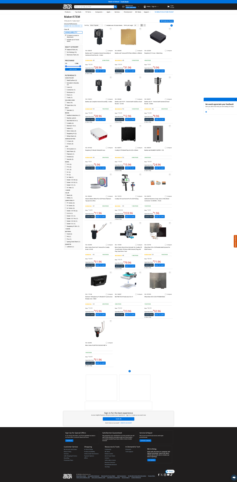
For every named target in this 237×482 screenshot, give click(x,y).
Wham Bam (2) (71, 136)
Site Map (107, 467)
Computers (98, 12)
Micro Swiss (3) (71, 131)
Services (117, 12)
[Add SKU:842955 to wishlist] (111, 321)
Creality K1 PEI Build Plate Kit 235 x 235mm (126, 150)
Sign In (118, 419)
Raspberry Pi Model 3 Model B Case (95, 150)
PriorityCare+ (128, 12)
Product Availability (89, 451)
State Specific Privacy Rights (108, 476)
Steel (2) (69, 234)
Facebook (158, 475)
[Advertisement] (101, 388)
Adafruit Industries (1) (73, 115)
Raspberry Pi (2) (71, 133)
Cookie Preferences (136, 477)
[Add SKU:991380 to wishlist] (111, 126)
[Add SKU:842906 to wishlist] (111, 223)
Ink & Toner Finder (110, 456)
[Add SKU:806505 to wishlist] (111, 29)
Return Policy (67, 451)
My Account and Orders (70, 449)
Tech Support (129, 451)
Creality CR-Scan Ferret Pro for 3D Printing (126, 199)
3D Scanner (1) (71, 149)
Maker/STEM (69, 26)
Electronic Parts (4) (73, 55)
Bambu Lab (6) (71, 118)
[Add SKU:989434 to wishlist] (111, 174)
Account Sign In (126, 477)
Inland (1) (70, 128)
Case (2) (69, 87)
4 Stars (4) (70, 144)
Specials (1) (70, 110)
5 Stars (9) (70, 141)
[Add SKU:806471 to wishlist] (170, 77)
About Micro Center (81, 476)
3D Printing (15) (72, 52)
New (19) (69, 102)
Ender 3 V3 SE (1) (72, 182)
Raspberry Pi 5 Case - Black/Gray (153, 53)
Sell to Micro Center (110, 460)
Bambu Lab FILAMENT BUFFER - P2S (154, 150)
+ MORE (67, 190)
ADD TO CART (100, 71)
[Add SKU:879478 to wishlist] (170, 272)
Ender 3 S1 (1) (71, 216)
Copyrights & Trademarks (113, 477)
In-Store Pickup (88, 449)
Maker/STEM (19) (72, 49)
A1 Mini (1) (70, 177)
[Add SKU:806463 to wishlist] (140, 77)
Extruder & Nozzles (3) (73, 83)
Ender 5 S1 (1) (71, 185)
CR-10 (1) (70, 213)
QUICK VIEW (90, 71)
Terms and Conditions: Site (83, 477)
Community (108, 449)
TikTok (171, 475)
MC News (138, 12)
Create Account (126, 423)
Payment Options (89, 456)
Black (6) (69, 195)
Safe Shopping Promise (70, 456)
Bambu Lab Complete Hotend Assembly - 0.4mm (98, 101)
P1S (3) (69, 167)
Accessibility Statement (93, 476)
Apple (108, 12)
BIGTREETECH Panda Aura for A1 (124, 297)
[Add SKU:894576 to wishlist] (170, 174)
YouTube (168, 475)
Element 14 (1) (71, 126)
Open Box (78, 26)
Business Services (110, 462)
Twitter (162, 475)
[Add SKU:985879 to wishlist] (170, 126)
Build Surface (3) (72, 80)
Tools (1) (69, 97)
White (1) (69, 198)
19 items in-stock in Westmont (73, 36)
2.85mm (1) (70, 247)
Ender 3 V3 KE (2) (72, 180)
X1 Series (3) (70, 205)
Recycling (66, 458)
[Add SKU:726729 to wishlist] (140, 174)
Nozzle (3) (70, 159)
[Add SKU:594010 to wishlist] (111, 77)
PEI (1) (69, 236)
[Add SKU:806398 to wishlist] (140, 29)
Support (146, 12)
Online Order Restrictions (91, 453)
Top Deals (78, 12)
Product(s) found (167, 21)
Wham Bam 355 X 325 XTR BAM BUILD (154, 297)
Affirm (86, 458)
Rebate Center (109, 453)
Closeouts (128, 449)
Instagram (165, 475)
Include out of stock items (73, 40)
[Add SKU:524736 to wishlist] (170, 223)
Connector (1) (71, 90)
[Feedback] (235, 241)
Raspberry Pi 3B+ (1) (73, 226)
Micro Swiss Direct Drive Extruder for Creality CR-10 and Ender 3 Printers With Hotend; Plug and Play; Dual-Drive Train (128, 249)
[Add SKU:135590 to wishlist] (140, 223)
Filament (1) (70, 154)
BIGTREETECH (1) (72, 120)
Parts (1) (69, 95)
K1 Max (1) (70, 187)
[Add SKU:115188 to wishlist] (111, 272)
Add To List (160, 119)
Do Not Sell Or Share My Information (137, 476)
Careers (107, 458)
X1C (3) (69, 169)
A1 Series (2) (71, 208)
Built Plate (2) (71, 151)
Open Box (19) (71, 105)
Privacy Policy (151, 476)
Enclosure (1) (71, 92)
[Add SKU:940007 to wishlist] (140, 272)
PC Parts (88, 12)
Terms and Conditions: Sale (98, 477)
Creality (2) (70, 123)
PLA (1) (69, 239)
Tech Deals (125, 2)
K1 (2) (69, 175)
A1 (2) (69, 172)
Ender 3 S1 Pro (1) (72, 218)
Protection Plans (68, 460)
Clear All (66, 29)
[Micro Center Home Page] (67, 6)
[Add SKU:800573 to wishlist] (140, 126)
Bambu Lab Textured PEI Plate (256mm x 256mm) (128, 53)
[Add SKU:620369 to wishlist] (170, 29)
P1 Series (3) (71, 203)
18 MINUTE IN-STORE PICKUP (164, 12)
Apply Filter (73, 69)
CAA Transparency (121, 476)
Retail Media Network (111, 464)
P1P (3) (69, 164)
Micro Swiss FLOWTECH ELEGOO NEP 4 (96, 345)
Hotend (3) (70, 157)
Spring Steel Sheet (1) (73, 242)
